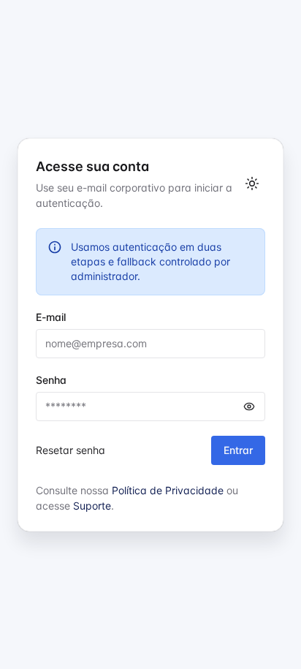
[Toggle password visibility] (249, 406)
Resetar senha (70, 450)
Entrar (238, 450)
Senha (51, 380)
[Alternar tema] (252, 183)
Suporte (92, 505)
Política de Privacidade (168, 490)
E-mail (51, 317)
